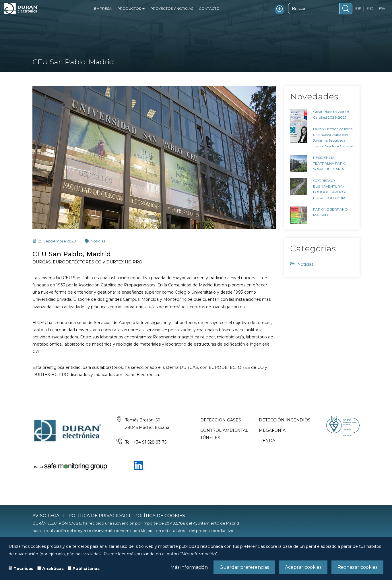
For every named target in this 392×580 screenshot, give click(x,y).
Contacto (209, 8)
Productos (129, 8)
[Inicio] (21, 8)
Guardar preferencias (244, 567)
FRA (382, 8)
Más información (189, 567)
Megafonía (272, 430)
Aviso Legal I (48, 515)
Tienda (267, 440)
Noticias (305, 264)
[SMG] (70, 466)
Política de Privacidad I (99, 515)
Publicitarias (86, 568)
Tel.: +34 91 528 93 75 (145, 442)
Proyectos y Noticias (171, 8)
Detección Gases (220, 420)
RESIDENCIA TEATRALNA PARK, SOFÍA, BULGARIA (329, 163)
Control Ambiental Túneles (224, 434)
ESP (358, 8)
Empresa (103, 8)
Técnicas (23, 568)
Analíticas (53, 568)
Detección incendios (285, 420)
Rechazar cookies (357, 567)
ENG (370, 8)
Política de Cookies (159, 515)
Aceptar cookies (303, 567)
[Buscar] (345, 8)
